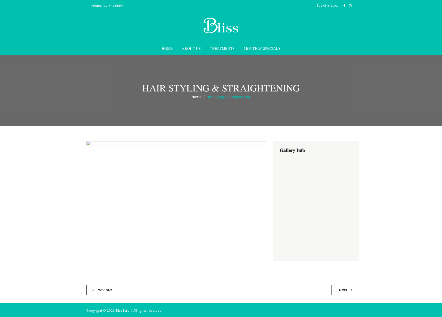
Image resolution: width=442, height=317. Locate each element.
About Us (191, 48)
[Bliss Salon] (221, 26)
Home (167, 48)
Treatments (222, 48)
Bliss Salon (124, 310)
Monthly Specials (262, 48)
